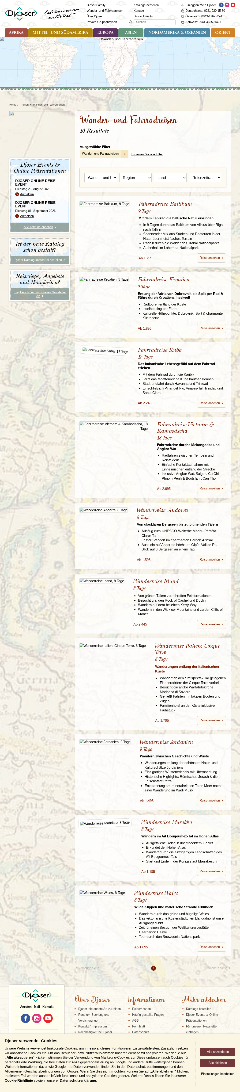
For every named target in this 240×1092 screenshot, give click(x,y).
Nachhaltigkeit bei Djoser (95, 1032)
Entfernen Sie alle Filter (147, 154)
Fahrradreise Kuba (176, 358)
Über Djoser (95, 16)
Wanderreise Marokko (180, 829)
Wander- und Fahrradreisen (105, 10)
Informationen (146, 1000)
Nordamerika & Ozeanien (177, 33)
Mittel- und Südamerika (60, 33)
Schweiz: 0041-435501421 (203, 22)
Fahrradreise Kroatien (180, 288)
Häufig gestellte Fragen (148, 1014)
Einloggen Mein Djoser (200, 5)
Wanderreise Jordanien (174, 748)
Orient (223, 33)
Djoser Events (143, 16)
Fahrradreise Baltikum (176, 210)
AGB (135, 1020)
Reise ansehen (210, 258)
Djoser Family (96, 5)
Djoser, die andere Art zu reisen (99, 1009)
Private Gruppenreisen (102, 22)
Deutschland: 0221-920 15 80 (205, 10)
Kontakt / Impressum (92, 1026)
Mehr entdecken (203, 1000)
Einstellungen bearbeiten (217, 1074)
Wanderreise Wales (173, 899)
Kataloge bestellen (146, 5)
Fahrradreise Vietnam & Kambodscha (188, 436)
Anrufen (26, 1006)
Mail (37, 1006)
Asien (131, 33)
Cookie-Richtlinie (19, 1080)
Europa (105, 33)
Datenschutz (140, 1032)
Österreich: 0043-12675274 (203, 16)
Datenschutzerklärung (78, 1080)
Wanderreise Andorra (177, 517)
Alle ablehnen (218, 1063)
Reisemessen (141, 1009)
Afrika (16, 33)
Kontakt (139, 10)
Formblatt (138, 1026)
